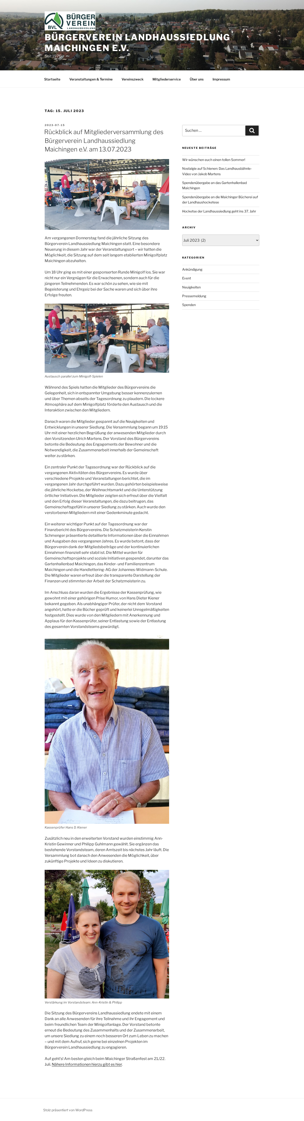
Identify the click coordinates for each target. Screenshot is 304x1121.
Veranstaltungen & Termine (91, 79)
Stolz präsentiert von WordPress (67, 1110)
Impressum (221, 79)
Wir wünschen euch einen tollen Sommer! (213, 160)
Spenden (189, 305)
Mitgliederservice (166, 79)
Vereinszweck (132, 79)
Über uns (197, 79)
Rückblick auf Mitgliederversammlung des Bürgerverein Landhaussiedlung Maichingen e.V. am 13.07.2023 (103, 140)
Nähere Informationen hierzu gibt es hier (87, 1064)
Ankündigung (192, 269)
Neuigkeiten (191, 287)
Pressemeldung (194, 296)
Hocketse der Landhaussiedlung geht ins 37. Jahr (219, 211)
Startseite (52, 79)
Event (186, 278)
